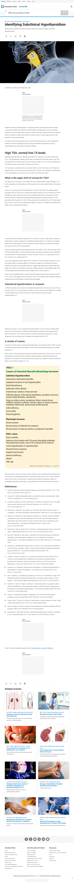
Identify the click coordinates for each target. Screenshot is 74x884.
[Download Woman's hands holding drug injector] (20, 734)
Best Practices (26, 21)
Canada (14, 1)
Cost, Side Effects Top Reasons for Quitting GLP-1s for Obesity (18, 749)
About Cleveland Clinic (10, 852)
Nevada (28, 1)
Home (6, 850)
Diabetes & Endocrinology (16, 21)
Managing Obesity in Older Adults (51, 714)
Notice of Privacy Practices (33, 864)
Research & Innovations (10, 860)
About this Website (31, 852)
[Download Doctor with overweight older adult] (53, 701)
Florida (19, 1)
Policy (32, 120)
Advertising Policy (31, 854)
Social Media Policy (31, 856)
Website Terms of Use (32, 860)
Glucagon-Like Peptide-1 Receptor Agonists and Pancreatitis (51, 785)
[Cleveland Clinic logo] (9, 6)
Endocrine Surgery (29, 712)
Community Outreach (10, 858)
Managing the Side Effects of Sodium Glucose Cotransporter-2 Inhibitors (19, 820)
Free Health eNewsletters (11, 864)
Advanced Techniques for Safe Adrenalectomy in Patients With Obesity (53, 822)
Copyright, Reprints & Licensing (34, 858)
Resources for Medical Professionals (14, 866)
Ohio (33, 1)
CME (50, 854)
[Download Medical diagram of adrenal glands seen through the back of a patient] (20, 701)
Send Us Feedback (31, 850)
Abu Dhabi (9, 1)
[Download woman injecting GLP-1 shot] (53, 770)
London (23, 1)
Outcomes (51, 856)
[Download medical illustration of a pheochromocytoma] (53, 734)
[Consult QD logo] (23, 6)
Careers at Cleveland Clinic (11, 854)
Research (61, 712)
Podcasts (51, 858)
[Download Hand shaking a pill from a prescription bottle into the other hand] (20, 806)
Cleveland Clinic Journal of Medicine (57, 852)
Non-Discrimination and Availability (35, 866)
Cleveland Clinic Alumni (54, 850)
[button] (71, 6)
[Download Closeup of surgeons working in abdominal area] (53, 806)
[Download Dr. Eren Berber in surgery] (20, 770)
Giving (6, 856)
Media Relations (8, 868)
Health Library (8, 862)
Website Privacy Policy (32, 862)
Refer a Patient (52, 860)
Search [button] (64, 12)
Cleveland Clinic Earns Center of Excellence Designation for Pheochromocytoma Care (17, 785)
